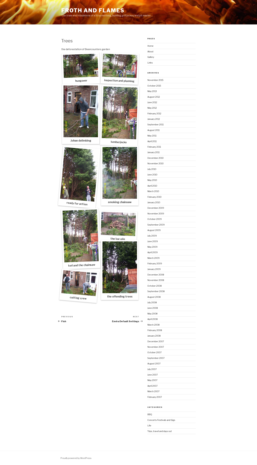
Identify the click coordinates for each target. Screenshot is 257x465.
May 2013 (152, 91)
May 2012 (152, 108)
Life (149, 425)
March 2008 (153, 324)
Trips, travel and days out (159, 431)
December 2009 (155, 208)
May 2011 (151, 135)
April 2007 (152, 386)
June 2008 (152, 308)
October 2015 (154, 85)
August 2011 (153, 130)
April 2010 (152, 185)
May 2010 (152, 180)
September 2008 (156, 291)
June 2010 (152, 174)
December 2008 (155, 274)
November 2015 (155, 80)
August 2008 (154, 297)
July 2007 (152, 369)
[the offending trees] (119, 267)
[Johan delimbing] (81, 111)
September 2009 (156, 224)
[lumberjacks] (120, 112)
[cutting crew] (79, 283)
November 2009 (155, 213)
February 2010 (154, 197)
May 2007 (152, 380)
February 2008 (154, 330)
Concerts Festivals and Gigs (161, 420)
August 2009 (154, 230)
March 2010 (153, 191)
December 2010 (155, 158)
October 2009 (154, 219)
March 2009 (153, 258)
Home (150, 46)
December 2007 (155, 341)
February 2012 (154, 113)
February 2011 (154, 147)
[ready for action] (79, 174)
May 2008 (152, 313)
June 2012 (152, 102)
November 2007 (155, 347)
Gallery (150, 57)
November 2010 (155, 163)
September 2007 (155, 358)
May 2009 (152, 247)
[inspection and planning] (119, 66)
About (150, 51)
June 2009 (152, 241)
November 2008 (155, 280)
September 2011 (155, 124)
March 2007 (153, 391)
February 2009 (154, 263)
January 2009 (154, 269)
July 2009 (152, 235)
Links (150, 62)
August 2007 (153, 363)
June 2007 (152, 374)
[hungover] (80, 66)
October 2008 (154, 286)
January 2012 (153, 119)
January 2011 (153, 152)
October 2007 (154, 352)
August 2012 (153, 97)
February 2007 (154, 397)
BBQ (149, 414)
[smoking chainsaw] (119, 173)
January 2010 (153, 202)
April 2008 (152, 319)
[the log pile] (118, 224)
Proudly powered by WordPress (75, 458)
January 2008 (154, 335)
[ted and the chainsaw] (80, 236)
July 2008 (152, 302)
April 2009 (152, 252)
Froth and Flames (92, 10)
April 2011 (152, 141)
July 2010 (151, 169)
